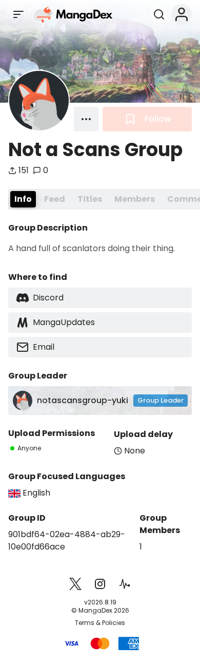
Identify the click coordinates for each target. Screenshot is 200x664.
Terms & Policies (100, 623)
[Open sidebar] (18, 14)
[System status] (124, 584)
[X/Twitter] (75, 584)
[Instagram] (100, 584)
